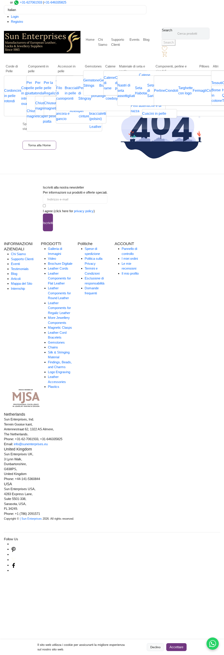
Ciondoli (171, 90)
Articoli (16, 279)
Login (15, 16)
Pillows (204, 66)
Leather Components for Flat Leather (59, 278)
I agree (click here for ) (69, 211)
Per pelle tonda (39, 88)
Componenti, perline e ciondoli (171, 68)
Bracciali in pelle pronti (71, 93)
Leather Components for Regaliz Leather (59, 308)
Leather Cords (58, 268)
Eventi (15, 264)
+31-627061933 (31, 2)
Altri (215, 66)
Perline (159, 90)
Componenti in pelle (38, 68)
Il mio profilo (130, 273)
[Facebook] (13, 565)
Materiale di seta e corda (132, 68)
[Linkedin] (13, 554)
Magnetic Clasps (60, 327)
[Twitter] (13, 559)
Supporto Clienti (117, 42)
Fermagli (199, 90)
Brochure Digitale (60, 263)
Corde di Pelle (12, 68)
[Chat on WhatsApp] (212, 643)
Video (52, 258)
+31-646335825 (55, 2)
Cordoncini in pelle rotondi (12, 96)
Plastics (53, 386)
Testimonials (20, 269)
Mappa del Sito (21, 283)
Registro (17, 21)
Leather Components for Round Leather (59, 293)
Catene (110, 66)
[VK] (13, 570)
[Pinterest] (13, 549)
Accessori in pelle (66, 68)
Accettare (176, 647)
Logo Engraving (59, 372)
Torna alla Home (39, 145)
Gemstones (93, 66)
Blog (146, 39)
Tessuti (216, 83)
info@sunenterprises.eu (31, 444)
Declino (155, 647)
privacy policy (84, 211)
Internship (18, 288)
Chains (53, 347)
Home (90, 39)
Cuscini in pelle (154, 113)
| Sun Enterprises (31, 518)
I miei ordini (130, 258)
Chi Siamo (102, 42)
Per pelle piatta (30, 88)
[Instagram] (13, 544)
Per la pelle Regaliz (50, 88)
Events (135, 39)
